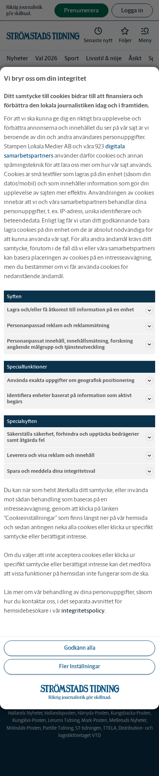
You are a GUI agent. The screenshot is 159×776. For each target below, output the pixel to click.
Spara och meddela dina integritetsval (51, 471)
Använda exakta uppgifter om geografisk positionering (70, 380)
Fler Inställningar (79, 666)
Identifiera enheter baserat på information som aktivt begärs (69, 398)
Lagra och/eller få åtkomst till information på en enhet (70, 310)
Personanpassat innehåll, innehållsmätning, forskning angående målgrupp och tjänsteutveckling (70, 344)
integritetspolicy (83, 610)
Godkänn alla (79, 648)
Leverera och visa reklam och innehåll (51, 455)
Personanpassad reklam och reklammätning (58, 326)
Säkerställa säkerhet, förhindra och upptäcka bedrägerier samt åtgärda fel (73, 437)
